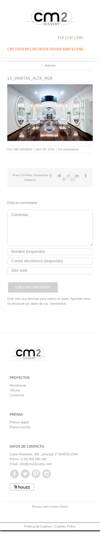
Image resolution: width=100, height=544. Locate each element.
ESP (61, 37)
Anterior (50, 65)
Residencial (18, 385)
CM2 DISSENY (23, 149)
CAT (70, 37)
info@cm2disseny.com (36, 464)
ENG (79, 37)
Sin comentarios (68, 149)
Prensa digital (19, 422)
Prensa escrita (20, 427)
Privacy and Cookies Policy (50, 506)
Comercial (17, 395)
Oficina (15, 390)
